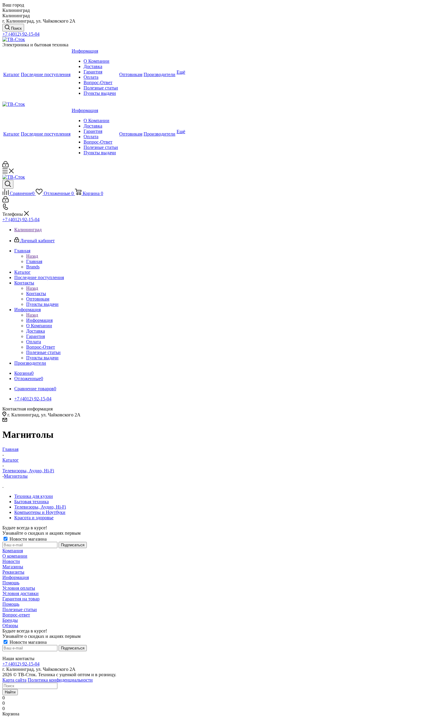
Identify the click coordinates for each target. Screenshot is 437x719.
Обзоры (10, 625)
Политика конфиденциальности (60, 679)
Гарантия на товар (21, 598)
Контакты (36, 293)
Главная (34, 261)
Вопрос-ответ (16, 614)
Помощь (10, 582)
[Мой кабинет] (5, 165)
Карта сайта (14, 679)
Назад (32, 256)
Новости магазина (27, 539)
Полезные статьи (19, 609)
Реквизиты (13, 572)
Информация (39, 320)
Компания (12, 550)
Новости (11, 561)
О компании (14, 555)
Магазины (12, 566)
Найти (10, 692)
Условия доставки (20, 593)
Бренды (10, 620)
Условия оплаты (18, 588)
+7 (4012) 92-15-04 (21, 34)
